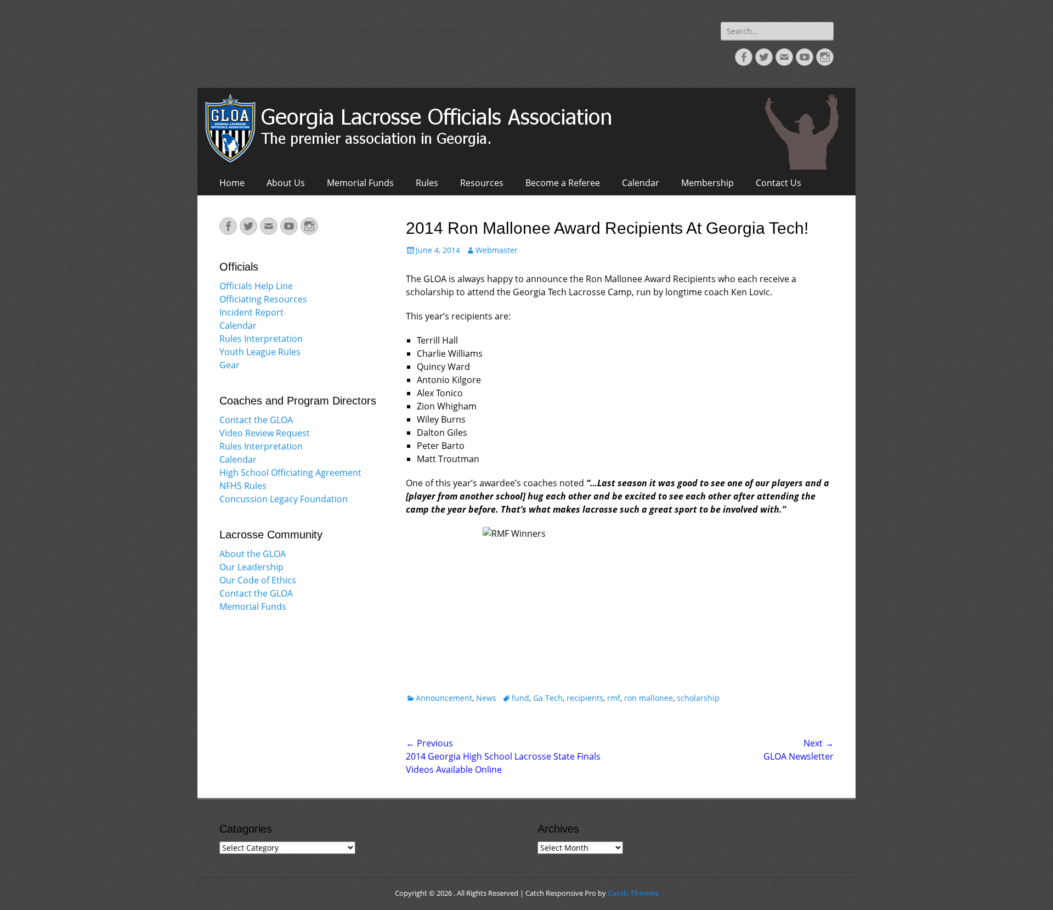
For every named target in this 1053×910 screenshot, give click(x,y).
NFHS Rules (243, 486)
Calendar (640, 183)
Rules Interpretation (261, 339)
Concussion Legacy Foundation (283, 499)
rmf (613, 698)
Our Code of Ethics (257, 580)
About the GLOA (252, 554)
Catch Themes (633, 893)
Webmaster (496, 250)
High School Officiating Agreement (290, 473)
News (486, 698)
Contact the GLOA (256, 420)
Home (232, 183)
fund (520, 698)
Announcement (444, 698)
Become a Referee (562, 183)
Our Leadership (251, 567)
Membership (707, 183)
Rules (427, 183)
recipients (585, 698)
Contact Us (778, 183)
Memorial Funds (360, 183)
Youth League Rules (260, 352)
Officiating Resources (263, 299)
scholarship (698, 698)
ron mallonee (648, 698)
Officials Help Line (256, 286)
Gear (229, 365)
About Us (286, 183)
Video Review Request (264, 433)
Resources (481, 183)
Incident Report (251, 312)
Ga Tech (548, 698)
